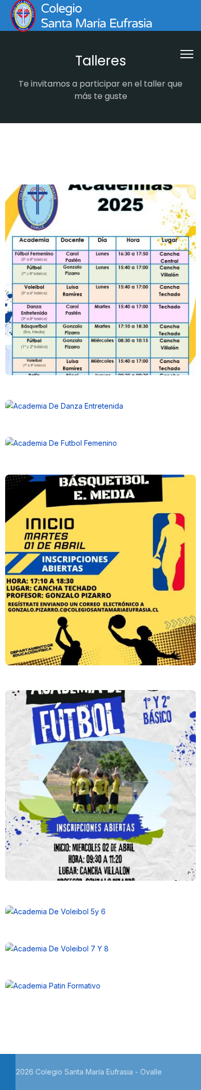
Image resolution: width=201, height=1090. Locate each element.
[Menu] (186, 54)
